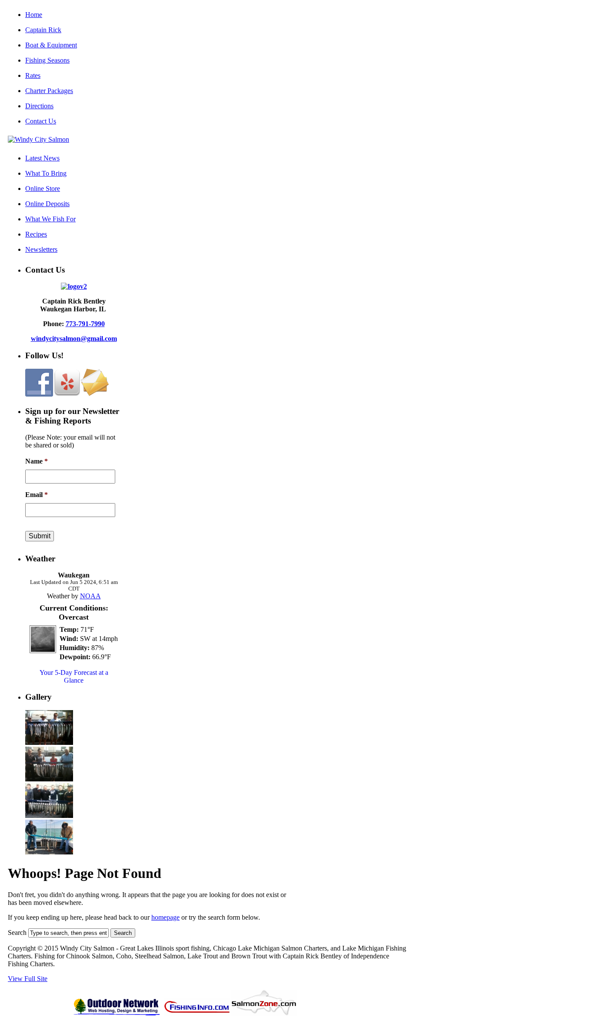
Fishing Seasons (47, 60)
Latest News (42, 158)
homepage (165, 917)
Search (17, 932)
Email (36, 494)
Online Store (42, 188)
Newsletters (41, 249)
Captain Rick (43, 29)
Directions (39, 106)
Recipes (36, 234)
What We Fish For (50, 219)
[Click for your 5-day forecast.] (40, 650)
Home (33, 14)
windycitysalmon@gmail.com (74, 338)
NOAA (90, 596)
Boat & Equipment (51, 45)
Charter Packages (49, 90)
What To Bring (46, 173)
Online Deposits (47, 203)
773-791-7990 (85, 323)
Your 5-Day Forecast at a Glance (74, 676)
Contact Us (40, 121)
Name (36, 461)
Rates (32, 75)
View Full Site (27, 978)
